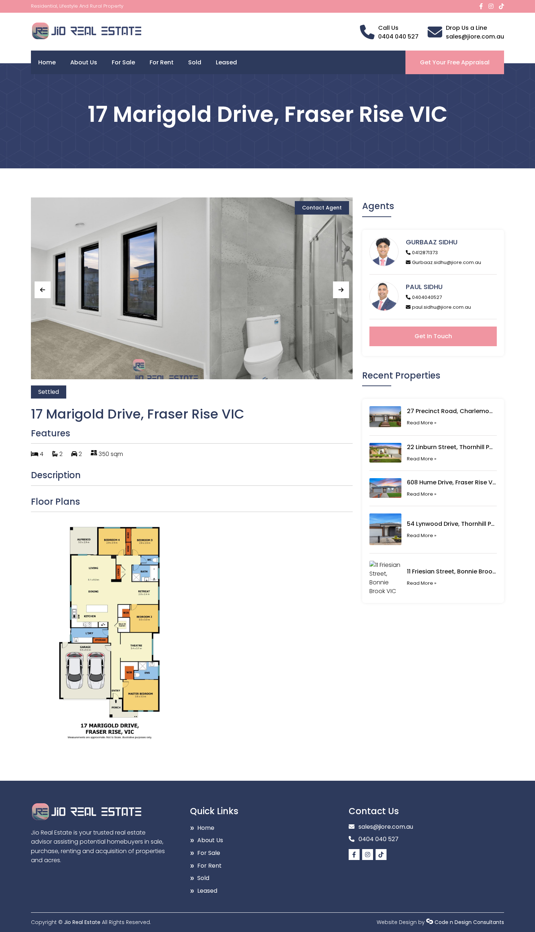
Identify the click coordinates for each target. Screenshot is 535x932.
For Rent (162, 62)
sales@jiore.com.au (475, 36)
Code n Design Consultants (469, 922)
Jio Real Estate (82, 922)
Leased (226, 62)
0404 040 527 (398, 36)
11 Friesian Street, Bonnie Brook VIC (451, 571)
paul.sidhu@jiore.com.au (441, 307)
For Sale (123, 62)
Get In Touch (433, 336)
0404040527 (427, 297)
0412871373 (425, 252)
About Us (83, 62)
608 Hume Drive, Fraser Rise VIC (451, 482)
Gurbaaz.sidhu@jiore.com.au (446, 262)
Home (47, 62)
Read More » (421, 422)
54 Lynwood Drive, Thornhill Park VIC (451, 524)
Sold (194, 62)
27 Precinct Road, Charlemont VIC (451, 411)
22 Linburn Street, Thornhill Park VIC (451, 447)
